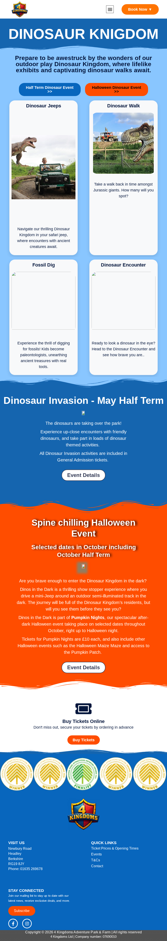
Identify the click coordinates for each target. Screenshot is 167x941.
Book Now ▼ (140, 9)
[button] (110, 9)
